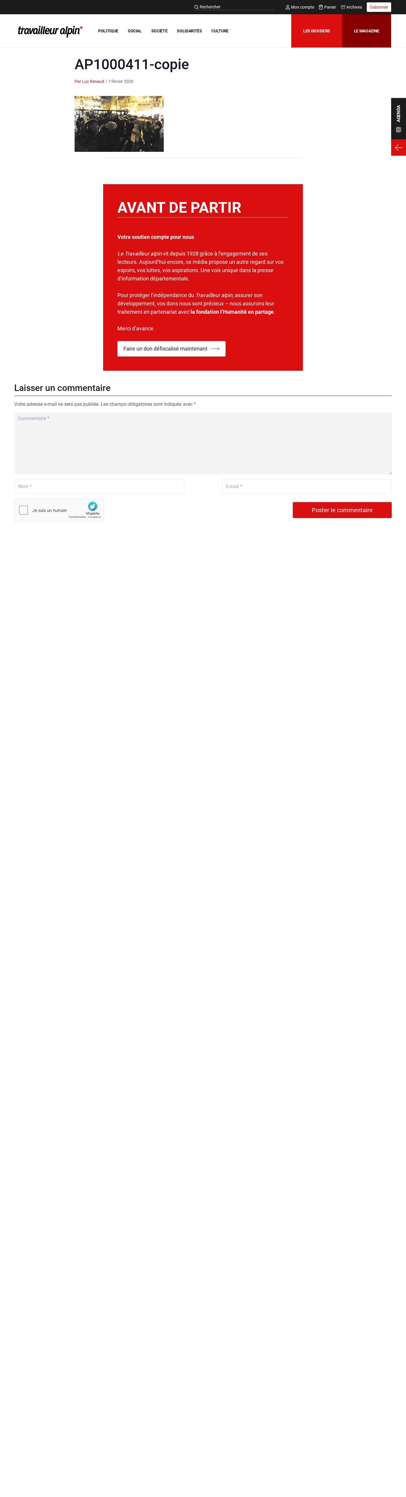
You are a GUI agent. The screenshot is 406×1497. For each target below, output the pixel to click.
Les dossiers (316, 31)
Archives (354, 7)
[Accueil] (49, 31)
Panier (330, 7)
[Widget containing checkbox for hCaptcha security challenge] (59, 510)
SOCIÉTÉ (159, 31)
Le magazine (366, 31)
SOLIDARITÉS (189, 31)
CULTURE (220, 31)
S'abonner (379, 7)
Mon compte (302, 7)
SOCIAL (135, 31)
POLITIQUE (108, 31)
